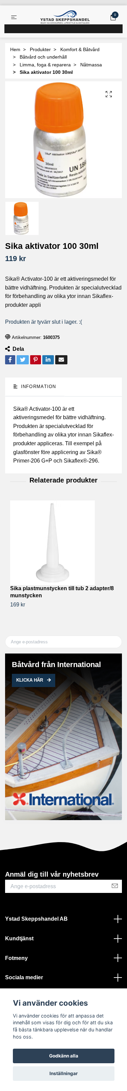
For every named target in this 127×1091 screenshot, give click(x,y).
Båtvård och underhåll (43, 57)
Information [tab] (37, 386)
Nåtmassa (91, 64)
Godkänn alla (63, 1055)
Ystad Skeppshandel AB (36, 919)
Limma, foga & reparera (45, 64)
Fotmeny (16, 958)
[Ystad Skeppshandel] (65, 17)
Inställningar (63, 1073)
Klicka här (30, 680)
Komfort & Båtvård (80, 49)
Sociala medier (24, 977)
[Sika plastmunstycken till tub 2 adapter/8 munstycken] (63, 542)
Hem (15, 49)
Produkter (40, 49)
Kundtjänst (19, 938)
